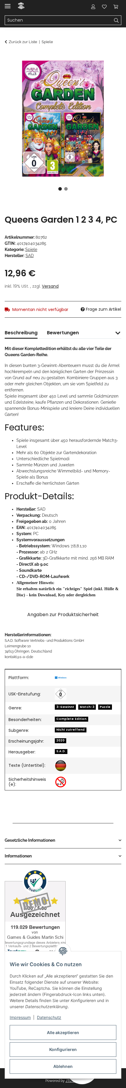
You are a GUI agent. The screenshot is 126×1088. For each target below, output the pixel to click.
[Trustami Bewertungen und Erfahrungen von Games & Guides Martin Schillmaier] (35, 912)
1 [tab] (60, 189)
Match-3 (87, 707)
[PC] (61, 677)
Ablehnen (63, 1066)
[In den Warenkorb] (9, 57)
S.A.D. (61, 751)
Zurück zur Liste (23, 42)
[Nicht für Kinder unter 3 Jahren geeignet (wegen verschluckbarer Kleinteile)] (61, 782)
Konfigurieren (63, 1049)
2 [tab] (66, 189)
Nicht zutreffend (70, 729)
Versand (50, 286)
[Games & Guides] (21, 6)
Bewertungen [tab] (63, 332)
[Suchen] (116, 20)
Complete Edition (71, 719)
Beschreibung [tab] (21, 332)
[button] (93, 6)
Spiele (31, 249)
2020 (60, 740)
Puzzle (105, 707)
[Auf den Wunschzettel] (109, 71)
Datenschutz (49, 1017)
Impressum (20, 1017)
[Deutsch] (61, 765)
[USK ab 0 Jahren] (61, 694)
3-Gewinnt (65, 707)
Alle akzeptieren (63, 1032)
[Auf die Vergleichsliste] (93, 71)
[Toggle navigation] (8, 3)
